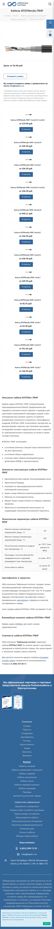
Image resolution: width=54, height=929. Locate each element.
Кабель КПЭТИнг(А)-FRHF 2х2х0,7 (27, 322)
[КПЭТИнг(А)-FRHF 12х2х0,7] (28, 159)
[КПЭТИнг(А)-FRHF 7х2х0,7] (28, 362)
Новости (27, 729)
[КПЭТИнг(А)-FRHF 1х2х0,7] (28, 272)
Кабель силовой (27, 766)
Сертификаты (27, 737)
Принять (46, 923)
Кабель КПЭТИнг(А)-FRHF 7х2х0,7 (27, 367)
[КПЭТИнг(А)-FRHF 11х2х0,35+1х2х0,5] (28, 114)
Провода (27, 792)
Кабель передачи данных (27, 784)
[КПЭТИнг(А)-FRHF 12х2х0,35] (28, 137)
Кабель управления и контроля (27, 770)
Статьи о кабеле (27, 832)
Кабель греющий (27, 788)
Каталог (27, 762)
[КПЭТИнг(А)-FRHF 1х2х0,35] (28, 249)
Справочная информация (27, 802)
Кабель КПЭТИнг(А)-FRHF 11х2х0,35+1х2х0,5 (28, 120)
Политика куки (27, 828)
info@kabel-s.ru (16, 86)
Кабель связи (27, 781)
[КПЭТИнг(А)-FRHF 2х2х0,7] (27, 49)
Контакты (27, 752)
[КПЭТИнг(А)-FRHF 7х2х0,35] (28, 339)
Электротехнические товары (27, 796)
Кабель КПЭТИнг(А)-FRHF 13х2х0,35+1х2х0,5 (28, 187)
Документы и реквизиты (27, 806)
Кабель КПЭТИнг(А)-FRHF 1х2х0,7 (27, 277)
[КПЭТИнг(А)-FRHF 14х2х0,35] (28, 204)
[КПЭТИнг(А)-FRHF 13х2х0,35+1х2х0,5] (28, 182)
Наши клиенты (27, 744)
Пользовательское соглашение (27, 821)
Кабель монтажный (27, 777)
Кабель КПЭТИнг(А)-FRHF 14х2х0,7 (27, 232)
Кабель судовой (27, 773)
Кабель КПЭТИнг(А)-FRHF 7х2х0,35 (27, 345)
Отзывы (27, 740)
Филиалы (27, 755)
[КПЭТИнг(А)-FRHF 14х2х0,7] (28, 227)
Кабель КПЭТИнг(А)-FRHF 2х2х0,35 (27, 300)
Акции (27, 748)
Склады (27, 726)
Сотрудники (27, 733)
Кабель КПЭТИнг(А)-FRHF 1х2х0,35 (27, 255)
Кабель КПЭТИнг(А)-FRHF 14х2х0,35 (27, 210)
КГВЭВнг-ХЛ (20, 624)
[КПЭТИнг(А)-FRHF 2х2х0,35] (28, 294)
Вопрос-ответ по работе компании (27, 810)
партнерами (22, 600)
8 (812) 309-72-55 (28, 848)
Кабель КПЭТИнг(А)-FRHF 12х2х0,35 (27, 142)
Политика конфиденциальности (27, 825)
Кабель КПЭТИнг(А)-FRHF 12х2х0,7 (27, 165)
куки (3, 915)
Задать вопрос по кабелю (27, 814)
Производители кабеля (27, 817)
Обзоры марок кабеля (27, 836)
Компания (27, 721)
